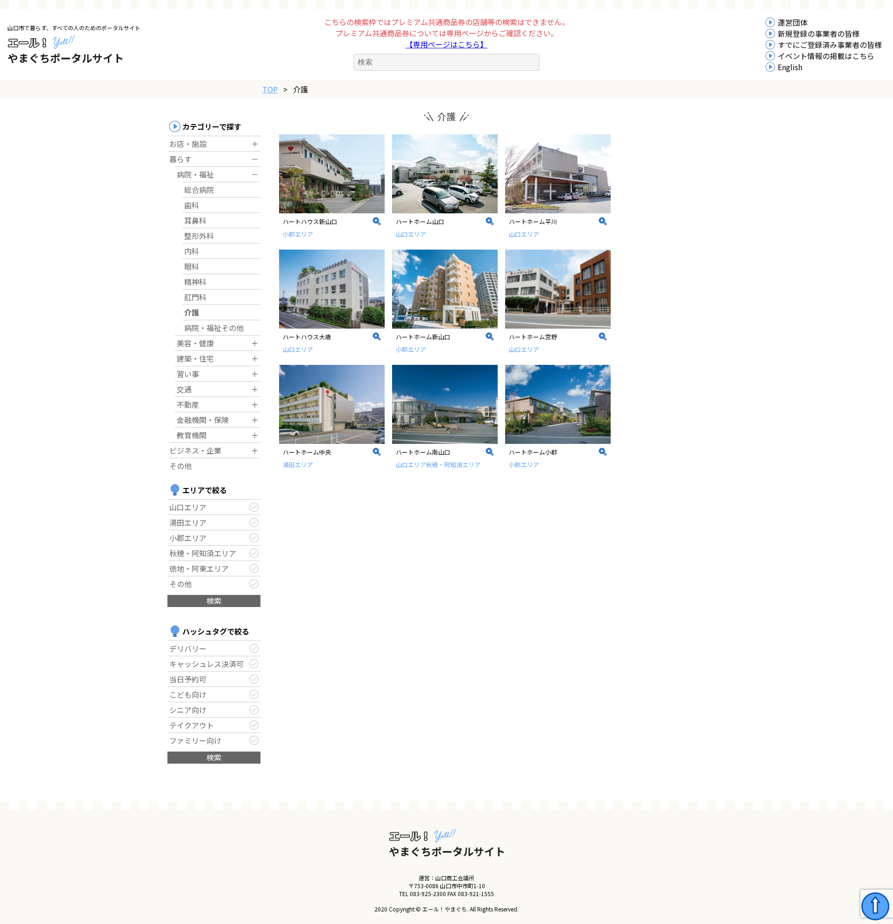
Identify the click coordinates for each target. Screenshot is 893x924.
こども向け (188, 694)
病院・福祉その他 (214, 327)
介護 (191, 312)
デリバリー (188, 648)
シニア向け (188, 709)
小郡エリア (188, 537)
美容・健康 (195, 343)
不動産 (188, 404)
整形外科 (199, 235)
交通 (184, 389)
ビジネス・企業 (195, 450)
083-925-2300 (428, 894)
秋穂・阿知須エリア (202, 553)
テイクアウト (191, 725)
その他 (180, 465)
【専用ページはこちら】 (446, 44)
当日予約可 (188, 679)
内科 (191, 251)
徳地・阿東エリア (199, 568)
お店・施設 (188, 143)
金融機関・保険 (203, 419)
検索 (214, 600)
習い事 (188, 373)
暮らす (180, 159)
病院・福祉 (195, 174)
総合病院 (199, 189)
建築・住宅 (195, 358)
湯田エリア (188, 522)
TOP (270, 89)
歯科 (191, 205)
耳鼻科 (195, 220)
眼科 (191, 266)
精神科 (195, 281)
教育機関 (192, 435)
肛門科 (195, 297)
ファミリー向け (195, 740)
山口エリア (188, 507)
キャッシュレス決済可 (206, 663)
